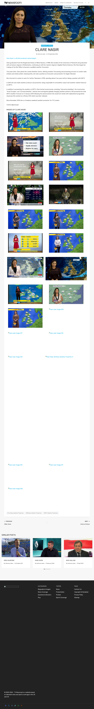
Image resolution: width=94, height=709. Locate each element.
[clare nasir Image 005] (25, 243)
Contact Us (78, 589)
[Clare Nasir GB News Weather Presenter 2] (25, 195)
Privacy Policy (78, 595)
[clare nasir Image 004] (25, 122)
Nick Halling (70, 560)
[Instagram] (12, 705)
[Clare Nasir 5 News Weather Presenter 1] (25, 146)
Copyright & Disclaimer (81, 592)
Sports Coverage (66, 2)
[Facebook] (5, 705)
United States (78, 2)
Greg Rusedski (9, 560)
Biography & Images (47, 45)
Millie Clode (8, 523)
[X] (8, 705)
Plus (39, 597)
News (56, 2)
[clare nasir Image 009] (66, 318)
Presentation (60, 592)
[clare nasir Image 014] (25, 219)
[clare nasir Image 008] (66, 194)
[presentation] (16, 547)
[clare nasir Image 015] (66, 219)
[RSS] (21, 705)
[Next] (90, 553)
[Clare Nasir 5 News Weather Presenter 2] (66, 268)
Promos (58, 595)
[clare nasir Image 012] (25, 473)
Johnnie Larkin (41, 54)
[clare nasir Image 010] (25, 294)
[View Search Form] (89, 3)
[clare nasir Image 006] (66, 122)
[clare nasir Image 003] (66, 146)
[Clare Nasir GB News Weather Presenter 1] (25, 267)
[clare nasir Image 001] (66, 294)
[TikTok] (15, 705)
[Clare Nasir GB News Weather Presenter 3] (66, 408)
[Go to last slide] (4, 553)
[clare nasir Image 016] (66, 341)
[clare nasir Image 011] (66, 473)
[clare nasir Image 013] (25, 365)
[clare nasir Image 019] (66, 170)
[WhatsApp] (18, 705)
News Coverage (43, 592)
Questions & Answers (44, 595)
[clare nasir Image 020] (25, 318)
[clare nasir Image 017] (25, 341)
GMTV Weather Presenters (51, 513)
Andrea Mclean (85, 523)
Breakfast (49, 2)
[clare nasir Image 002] (25, 497)
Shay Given (39, 560)
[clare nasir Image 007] (25, 170)
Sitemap (76, 597)
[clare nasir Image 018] (66, 243)
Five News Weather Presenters (15, 513)
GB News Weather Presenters (34, 513)
